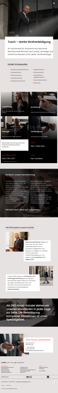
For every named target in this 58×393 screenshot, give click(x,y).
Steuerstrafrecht (24, 368)
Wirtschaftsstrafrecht (25, 371)
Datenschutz (9, 385)
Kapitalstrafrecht (24, 367)
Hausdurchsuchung (43, 367)
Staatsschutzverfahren (6, 372)
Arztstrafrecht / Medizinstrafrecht (27, 370)
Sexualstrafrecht (5, 368)
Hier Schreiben (37, 158)
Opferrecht (22, 372)
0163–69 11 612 (12, 381)
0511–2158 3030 (31, 347)
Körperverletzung (5, 370)
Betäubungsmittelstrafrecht (7, 367)
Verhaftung (41, 368)
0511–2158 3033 (31, 349)
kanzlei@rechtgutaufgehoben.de (35, 350)
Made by (9, 388)
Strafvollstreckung (5, 371)
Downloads (42, 370)
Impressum (3, 385)
